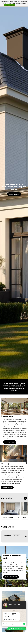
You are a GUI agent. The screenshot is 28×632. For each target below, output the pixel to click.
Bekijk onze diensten (10, 442)
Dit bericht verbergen (9, 5)
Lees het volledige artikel (11, 576)
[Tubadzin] (6, 535)
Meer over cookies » (19, 5)
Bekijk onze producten (14, 194)
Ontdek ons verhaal (7, 487)
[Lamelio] (15, 535)
